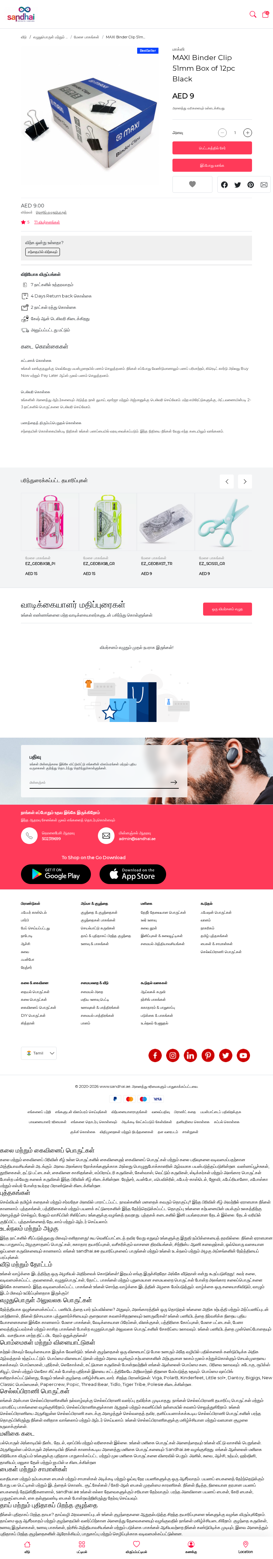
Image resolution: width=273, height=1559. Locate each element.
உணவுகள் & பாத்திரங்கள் (100, 1007)
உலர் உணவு (148, 920)
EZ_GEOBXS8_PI (40, 563)
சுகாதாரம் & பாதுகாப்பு (158, 1007)
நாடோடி (27, 935)
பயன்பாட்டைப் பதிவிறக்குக (220, 1111)
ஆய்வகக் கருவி (153, 991)
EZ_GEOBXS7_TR (156, 563)
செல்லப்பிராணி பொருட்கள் (221, 951)
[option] (90, 115)
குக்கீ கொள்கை (83, 1131)
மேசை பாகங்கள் (86, 37)
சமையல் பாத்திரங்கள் (97, 1015)
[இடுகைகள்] (208, 1055)
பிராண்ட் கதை (185, 1111)
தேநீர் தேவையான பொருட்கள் (163, 912)
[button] (253, 14)
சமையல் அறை (92, 991)
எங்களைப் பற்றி (39, 1111)
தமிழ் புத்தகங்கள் (214, 935)
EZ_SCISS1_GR (212, 563)
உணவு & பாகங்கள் (95, 943)
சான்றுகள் (190, 1131)
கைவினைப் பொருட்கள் (38, 1007)
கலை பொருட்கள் (34, 999)
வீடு (24, 37)
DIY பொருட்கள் (33, 1015)
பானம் (85, 1023)
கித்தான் (28, 1023)
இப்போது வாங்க (212, 165)
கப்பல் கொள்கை (227, 1121)
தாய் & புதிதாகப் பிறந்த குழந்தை (106, 935)
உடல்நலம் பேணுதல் (154, 1023)
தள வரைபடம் (168, 1131)
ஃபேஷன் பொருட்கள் (216, 912)
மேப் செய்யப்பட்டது (35, 928)
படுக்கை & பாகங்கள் (157, 1015)
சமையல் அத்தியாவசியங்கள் (163, 943)
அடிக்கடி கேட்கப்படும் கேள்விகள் (147, 1121)
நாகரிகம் (207, 928)
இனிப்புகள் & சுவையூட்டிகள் (162, 935)
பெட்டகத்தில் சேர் (212, 148)
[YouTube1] (243, 1055)
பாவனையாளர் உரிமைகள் (48, 1121)
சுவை (25, 951)
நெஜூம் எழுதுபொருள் (51, 212)
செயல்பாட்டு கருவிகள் (98, 928)
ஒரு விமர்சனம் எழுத (227, 609)
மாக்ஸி (178, 49)
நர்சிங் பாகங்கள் (153, 999)
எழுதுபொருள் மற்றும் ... (50, 37)
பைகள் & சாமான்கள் (217, 943)
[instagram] (172, 1055)
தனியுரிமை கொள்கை (193, 1121)
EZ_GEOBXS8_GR (99, 563)
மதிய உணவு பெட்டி (95, 999)
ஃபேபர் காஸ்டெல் (34, 912)
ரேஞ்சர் (26, 967)
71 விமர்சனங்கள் (47, 222)
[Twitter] (225, 1055)
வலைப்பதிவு (161, 1111)
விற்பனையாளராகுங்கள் (129, 1111)
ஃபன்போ (27, 959)
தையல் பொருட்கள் (35, 991)
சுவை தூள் (149, 928)
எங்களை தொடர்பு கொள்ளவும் (94, 1121)
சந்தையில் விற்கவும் (43, 251)
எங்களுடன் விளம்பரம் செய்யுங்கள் (81, 1111)
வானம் (206, 920)
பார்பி (25, 920)
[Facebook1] (155, 1055)
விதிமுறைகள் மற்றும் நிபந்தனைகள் (126, 1131)
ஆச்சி (25, 943)
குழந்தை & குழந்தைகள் (99, 912)
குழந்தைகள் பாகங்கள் (98, 920)
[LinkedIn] (190, 1055)
